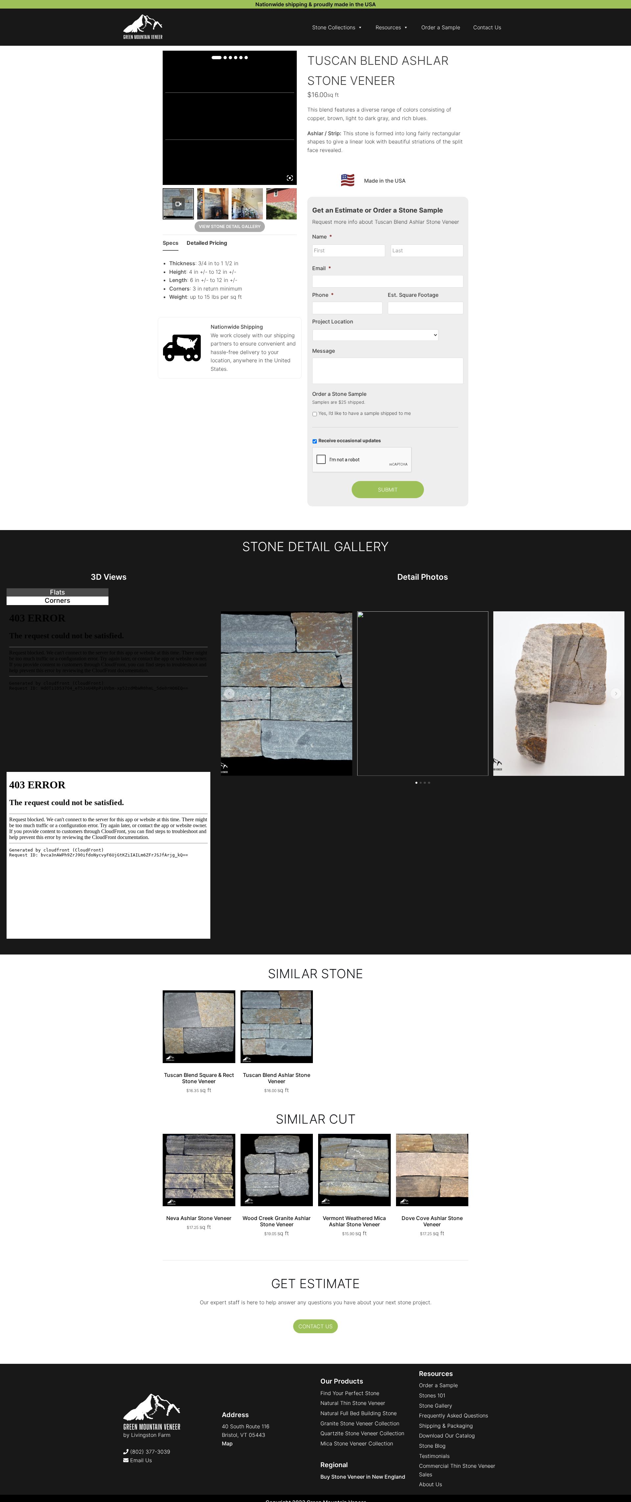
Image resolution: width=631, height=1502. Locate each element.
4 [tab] (235, 57)
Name (322, 236)
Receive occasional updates (349, 440)
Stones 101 (432, 1395)
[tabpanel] (108, 688)
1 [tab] (217, 57)
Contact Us (487, 27)
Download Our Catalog (447, 1435)
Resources (388, 27)
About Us (430, 1484)
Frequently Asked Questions (453, 1415)
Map (227, 1443)
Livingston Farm (151, 1435)
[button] (229, 693)
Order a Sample (440, 27)
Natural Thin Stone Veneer (352, 1403)
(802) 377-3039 (149, 1451)
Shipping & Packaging (446, 1425)
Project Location (332, 321)
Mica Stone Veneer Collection (356, 1443)
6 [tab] (246, 57)
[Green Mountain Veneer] (143, 27)
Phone (323, 295)
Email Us (140, 1460)
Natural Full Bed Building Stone (358, 1413)
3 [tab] (230, 57)
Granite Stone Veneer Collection (359, 1423)
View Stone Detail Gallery (230, 226)
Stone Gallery (435, 1405)
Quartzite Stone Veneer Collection (362, 1433)
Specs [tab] (170, 243)
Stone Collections (333, 27)
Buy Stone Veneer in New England (362, 1476)
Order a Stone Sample (339, 394)
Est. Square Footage (413, 295)
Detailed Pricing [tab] (207, 243)
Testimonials (434, 1456)
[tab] (57, 592)
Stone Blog (432, 1445)
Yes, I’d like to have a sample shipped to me (364, 413)
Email (321, 268)
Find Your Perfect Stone (349, 1393)
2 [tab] (225, 57)
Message (323, 350)
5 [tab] (241, 57)
